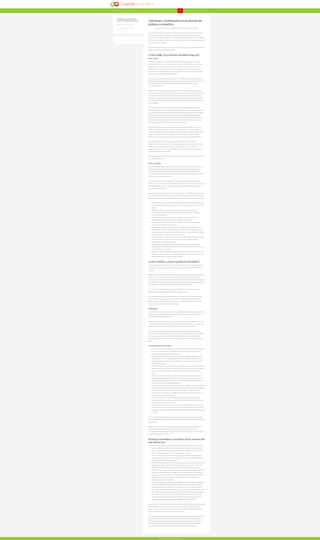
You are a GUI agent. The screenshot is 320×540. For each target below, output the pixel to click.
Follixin (132, 28)
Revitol (119, 25)
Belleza (180, 10)
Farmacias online (115, 10)
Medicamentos (198, 10)
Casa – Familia (163, 10)
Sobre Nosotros (152, 538)
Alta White (125, 25)
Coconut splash (121, 28)
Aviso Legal (143, 538)
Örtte (128, 28)
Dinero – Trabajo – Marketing (149, 10)
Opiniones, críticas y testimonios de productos (160, 4)
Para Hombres (188, 10)
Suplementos (173, 10)
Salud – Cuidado (126, 10)
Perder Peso (136, 10)
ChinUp (130, 25)
